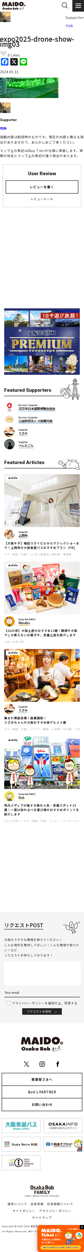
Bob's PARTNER (42, 1092)
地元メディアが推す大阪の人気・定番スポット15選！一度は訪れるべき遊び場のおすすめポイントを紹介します (41, 809)
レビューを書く (42, 187)
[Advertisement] (42, 255)
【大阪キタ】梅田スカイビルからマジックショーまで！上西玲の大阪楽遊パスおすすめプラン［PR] (41, 545)
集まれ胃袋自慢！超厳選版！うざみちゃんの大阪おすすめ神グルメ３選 (35, 720)
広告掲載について (60, 1204)
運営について (17, 1204)
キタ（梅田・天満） (16, 554)
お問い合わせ (42, 1104)
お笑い (16, 821)
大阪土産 (18, 641)
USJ (7, 821)
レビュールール (42, 199)
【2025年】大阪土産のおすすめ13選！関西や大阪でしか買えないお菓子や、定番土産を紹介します (40, 633)
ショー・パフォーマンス (67, 821)
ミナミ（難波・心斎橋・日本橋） (53, 729)
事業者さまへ (42, 1079)
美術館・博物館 (61, 554)
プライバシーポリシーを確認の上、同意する (44, 1003)
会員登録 (37, 1204)
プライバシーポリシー (55, 1211)
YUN (69, 25)
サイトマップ (42, 1217)
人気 (35, 554)
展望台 (45, 554)
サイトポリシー (24, 1211)
